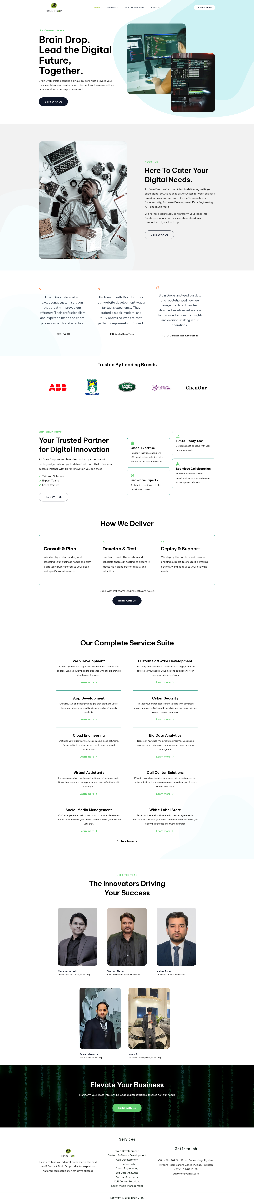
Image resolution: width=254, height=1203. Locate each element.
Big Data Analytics (127, 1172)
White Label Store (134, 7)
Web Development (127, 1151)
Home (97, 7)
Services (111, 7)
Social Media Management (127, 1186)
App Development (127, 1159)
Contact (155, 7)
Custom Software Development (127, 1155)
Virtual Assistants (127, 1177)
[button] (117, 7)
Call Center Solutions (127, 1181)
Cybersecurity (127, 1164)
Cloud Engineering (127, 1168)
